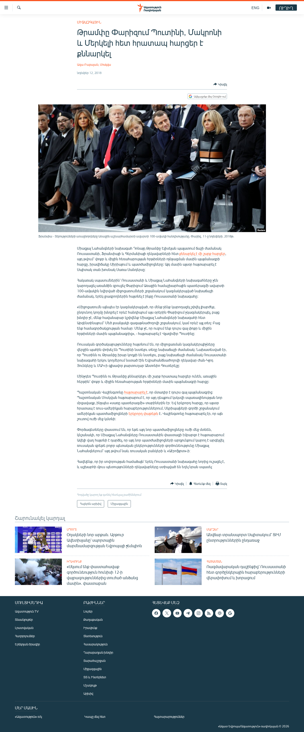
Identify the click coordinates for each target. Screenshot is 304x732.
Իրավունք (74, 561)
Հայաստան (214, 561)
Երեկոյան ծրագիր (27, 644)
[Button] (220, 84)
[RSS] (209, 613)
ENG (255, 8)
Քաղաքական (93, 619)
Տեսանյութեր (24, 619)
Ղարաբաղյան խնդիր (98, 652)
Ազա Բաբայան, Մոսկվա (94, 64)
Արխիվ (88, 693)
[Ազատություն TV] (269, 7)
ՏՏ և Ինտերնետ (94, 677)
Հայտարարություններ (169, 716)
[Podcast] (219, 613)
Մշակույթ (90, 685)
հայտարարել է (136, 392)
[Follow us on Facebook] (156, 613)
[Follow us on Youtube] (177, 613)
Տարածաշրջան (94, 660)
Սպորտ (72, 529)
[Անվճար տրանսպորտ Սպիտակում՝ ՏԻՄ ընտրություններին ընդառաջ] (178, 540)
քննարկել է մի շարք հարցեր (202, 253)
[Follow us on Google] (230, 613)
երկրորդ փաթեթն (143, 413)
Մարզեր (212, 529)
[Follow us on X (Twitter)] (166, 613)
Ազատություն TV (27, 611)
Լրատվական (24, 628)
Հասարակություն (95, 644)
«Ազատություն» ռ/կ (28, 716)
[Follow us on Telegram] (188, 613)
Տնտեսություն (92, 636)
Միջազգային (89, 22)
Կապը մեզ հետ (94, 716)
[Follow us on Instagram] (198, 613)
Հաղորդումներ (25, 636)
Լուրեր (87, 611)
